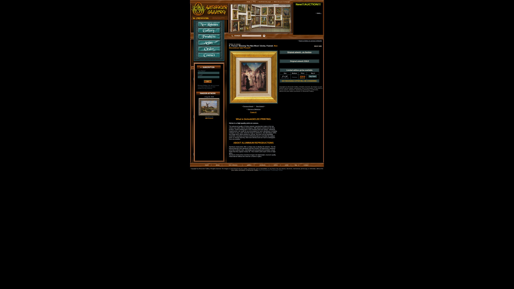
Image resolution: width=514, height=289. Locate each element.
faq (296, 165)
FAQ (254, 1)
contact (306, 165)
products (262, 165)
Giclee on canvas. (235, 44)
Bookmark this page (265, 1)
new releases (233, 165)
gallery (249, 165)
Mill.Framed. (209, 118)
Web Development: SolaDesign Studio (271, 170)
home (207, 165)
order (286, 165)
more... (319, 13)
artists (276, 165)
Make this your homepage (282, 1)
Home (248, 1)
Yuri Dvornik (209, 117)
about (217, 165)
